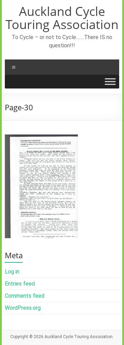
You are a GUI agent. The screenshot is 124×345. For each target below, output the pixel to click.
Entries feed (20, 283)
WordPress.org (23, 308)
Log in (12, 271)
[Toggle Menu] (110, 81)
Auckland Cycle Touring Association (62, 18)
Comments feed (24, 295)
